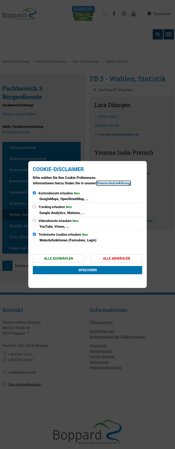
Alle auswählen (58, 258)
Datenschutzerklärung (113, 183)
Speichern (87, 270)
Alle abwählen (116, 258)
